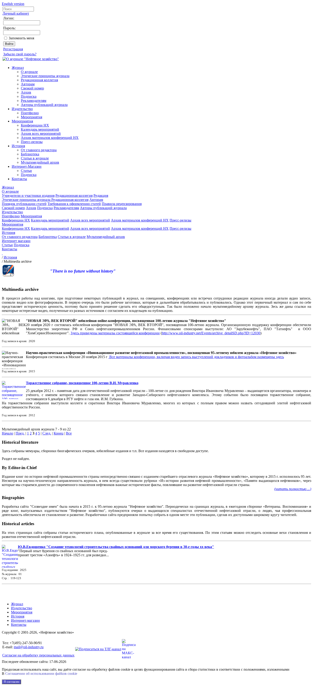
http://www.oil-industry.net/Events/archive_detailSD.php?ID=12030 (211, 333)
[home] (2, 253)
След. (46, 433)
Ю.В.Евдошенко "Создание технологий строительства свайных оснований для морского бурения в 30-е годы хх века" (116, 547)
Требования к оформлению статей (74, 204)
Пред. (20, 433)
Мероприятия (31, 117)
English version (13, 4)
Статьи (26, 171)
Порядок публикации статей (24, 204)
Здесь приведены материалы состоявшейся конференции (115, 333)
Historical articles (18, 523)
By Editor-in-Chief (19, 467)
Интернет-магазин (25, 620)
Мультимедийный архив (40, 162)
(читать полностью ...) (292, 489)
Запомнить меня (21, 38)
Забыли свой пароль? (19, 54)
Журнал (18, 68)
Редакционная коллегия (39, 80)
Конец (58, 433)
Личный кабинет (16, 13)
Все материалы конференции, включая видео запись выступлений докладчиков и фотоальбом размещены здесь (196, 357)
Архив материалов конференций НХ (50, 138)
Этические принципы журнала (45, 76)
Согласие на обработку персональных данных (38, 655)
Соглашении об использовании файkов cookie (41, 673)
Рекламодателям (33, 101)
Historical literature (20, 442)
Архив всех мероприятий (41, 133)
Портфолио (30, 113)
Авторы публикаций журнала (44, 105)
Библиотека (30, 154)
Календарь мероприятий (40, 129)
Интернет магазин (16, 241)
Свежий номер (32, 88)
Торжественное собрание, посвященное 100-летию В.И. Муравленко (82, 383)
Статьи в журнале (35, 158)
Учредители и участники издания (28, 195)
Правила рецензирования (122, 204)
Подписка (28, 96)
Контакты (19, 179)
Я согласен (11, 681)
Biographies (13, 497)
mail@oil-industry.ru (29, 647)
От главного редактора (39, 150)
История (18, 146)
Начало (7, 433)
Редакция (100, 195)
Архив (26, 92)
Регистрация (13, 49)
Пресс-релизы (32, 142)
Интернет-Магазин (26, 166)
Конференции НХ (35, 125)
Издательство (22, 109)
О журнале (29, 72)
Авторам (28, 84)
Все (69, 433)
